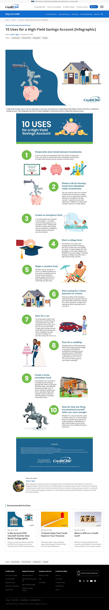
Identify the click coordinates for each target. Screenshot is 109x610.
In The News (59, 579)
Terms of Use (15, 600)
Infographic (36, 38)
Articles (13, 20)
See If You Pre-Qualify (54, 7)
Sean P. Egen (15, 34)
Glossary (97, 14)
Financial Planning (86, 14)
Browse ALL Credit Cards (12, 586)
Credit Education (51, 14)
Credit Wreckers (60, 586)
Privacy (8, 600)
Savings (44, 38)
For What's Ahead (68, 7)
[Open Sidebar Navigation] (102, 6)
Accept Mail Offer (39, 7)
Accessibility (42, 582)
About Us (58, 575)
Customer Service (82, 7)
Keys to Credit (9, 589)
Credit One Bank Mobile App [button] (89, 573)
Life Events (75, 14)
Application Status (10, 582)
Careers (58, 589)
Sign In (95, 6)
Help (40, 579)
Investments (16, 38)
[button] (102, 15)
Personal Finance (64, 14)
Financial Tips (26, 38)
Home (7, 20)
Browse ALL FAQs (43, 575)
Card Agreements (34, 600)
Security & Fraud (24, 600)
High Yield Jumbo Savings (28, 584)
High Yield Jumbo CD (27, 575)
